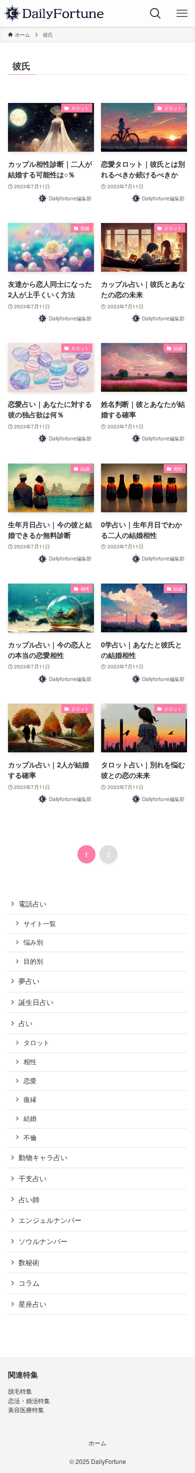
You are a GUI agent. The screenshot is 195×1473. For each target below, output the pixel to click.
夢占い (29, 981)
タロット (37, 1042)
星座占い (32, 1304)
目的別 (33, 961)
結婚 (30, 1118)
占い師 (29, 1199)
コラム (29, 1283)
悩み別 (33, 942)
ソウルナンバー (43, 1241)
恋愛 (30, 1080)
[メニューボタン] (181, 13)
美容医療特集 (26, 1410)
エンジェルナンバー (50, 1220)
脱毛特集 (20, 1391)
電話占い (32, 903)
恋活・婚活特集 (29, 1401)
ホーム (97, 1443)
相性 (30, 1061)
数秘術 (29, 1262)
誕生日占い (36, 1002)
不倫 (30, 1137)
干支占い (32, 1178)
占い (25, 1023)
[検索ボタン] (155, 13)
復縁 (30, 1099)
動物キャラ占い (43, 1157)
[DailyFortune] (54, 13)
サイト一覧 (40, 923)
